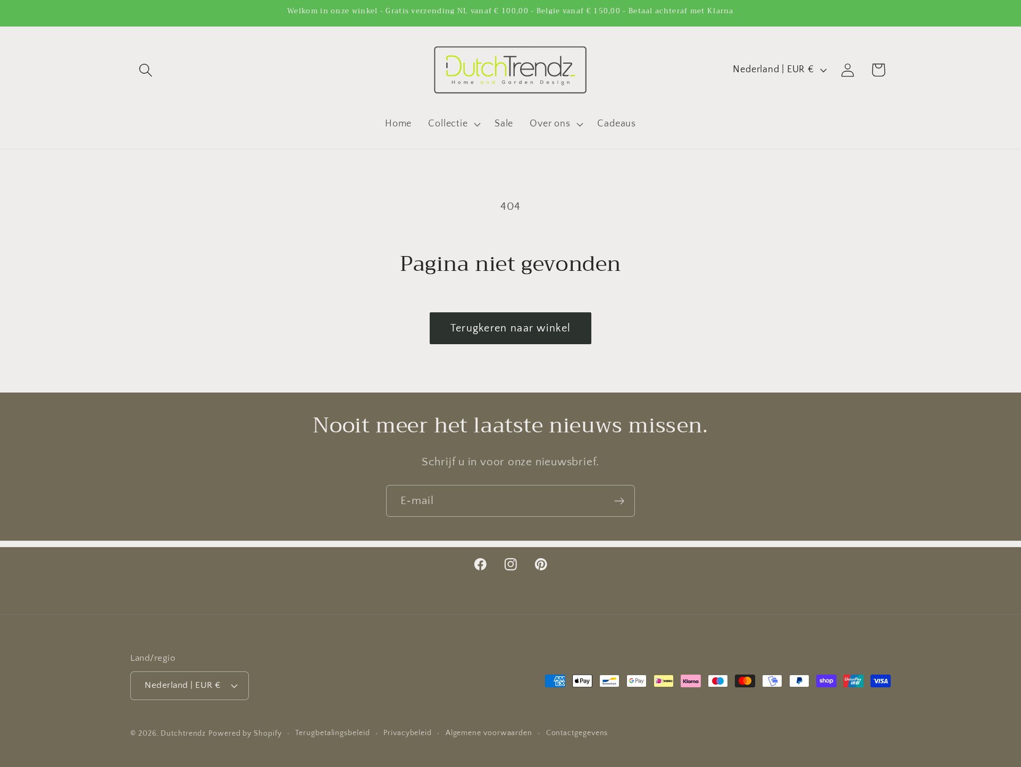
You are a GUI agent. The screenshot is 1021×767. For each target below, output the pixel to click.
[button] (145, 70)
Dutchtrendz (183, 733)
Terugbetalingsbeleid (332, 732)
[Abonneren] (619, 501)
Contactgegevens (577, 732)
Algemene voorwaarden (489, 732)
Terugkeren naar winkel (510, 328)
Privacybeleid (407, 732)
